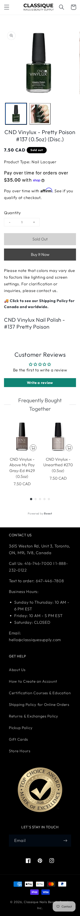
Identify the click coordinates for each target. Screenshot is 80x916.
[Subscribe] (65, 841)
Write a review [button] (40, 382)
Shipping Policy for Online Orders (39, 704)
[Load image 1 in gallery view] (16, 113)
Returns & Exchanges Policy (33, 716)
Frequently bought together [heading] (40, 404)
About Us (17, 669)
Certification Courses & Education (40, 692)
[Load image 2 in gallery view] (40, 113)
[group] (22, 453)
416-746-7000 (38, 563)
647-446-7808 (50, 580)
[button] (7, 7)
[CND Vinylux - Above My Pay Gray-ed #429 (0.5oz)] (22, 436)
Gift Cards (18, 739)
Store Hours (19, 750)
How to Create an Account (33, 681)
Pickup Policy (20, 727)
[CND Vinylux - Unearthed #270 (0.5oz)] (58, 436)
